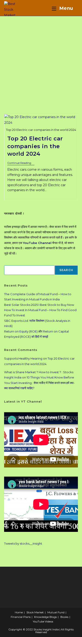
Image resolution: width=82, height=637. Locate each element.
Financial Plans (21, 617)
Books (64, 617)
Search (66, 270)
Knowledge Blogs (45, 617)
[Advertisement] (41, 59)
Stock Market (35, 612)
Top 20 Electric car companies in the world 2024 (35, 146)
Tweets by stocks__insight (23, 543)
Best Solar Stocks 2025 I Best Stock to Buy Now (39, 305)
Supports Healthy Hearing (23, 358)
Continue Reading (20, 163)
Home (19, 612)
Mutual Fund (55, 612)
